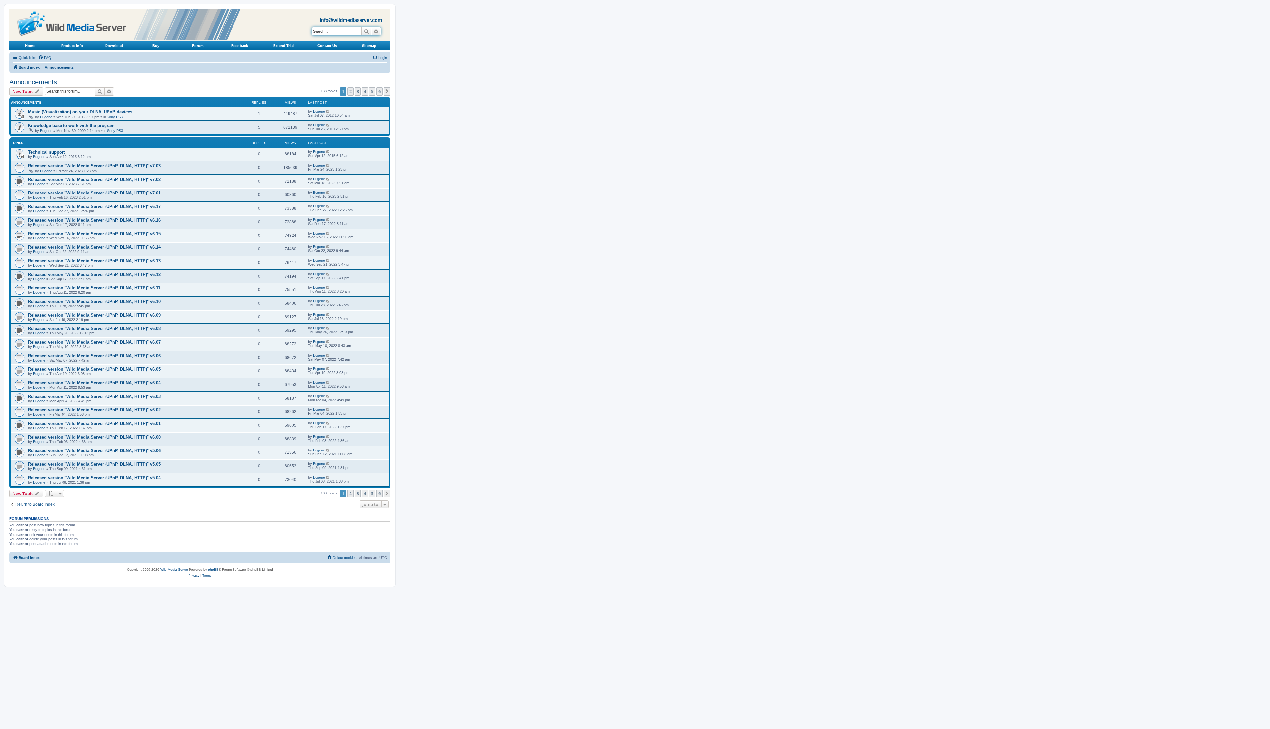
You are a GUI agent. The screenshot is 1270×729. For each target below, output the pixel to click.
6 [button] (379, 91)
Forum (198, 46)
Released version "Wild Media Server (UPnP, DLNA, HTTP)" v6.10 (94, 301)
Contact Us (327, 46)
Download (114, 46)
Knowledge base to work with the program (71, 125)
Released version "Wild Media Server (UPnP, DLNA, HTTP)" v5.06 (94, 450)
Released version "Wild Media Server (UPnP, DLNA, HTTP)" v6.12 (94, 274)
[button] (387, 91)
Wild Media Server (174, 569)
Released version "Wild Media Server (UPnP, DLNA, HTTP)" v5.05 (94, 464)
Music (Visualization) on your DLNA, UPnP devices (80, 111)
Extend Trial (283, 46)
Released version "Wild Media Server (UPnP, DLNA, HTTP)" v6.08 (94, 328)
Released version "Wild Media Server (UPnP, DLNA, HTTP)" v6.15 (94, 233)
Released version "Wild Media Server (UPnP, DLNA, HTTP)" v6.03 (94, 396)
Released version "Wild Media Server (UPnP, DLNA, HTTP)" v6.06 (94, 355)
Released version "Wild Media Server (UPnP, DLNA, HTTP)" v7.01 (94, 193)
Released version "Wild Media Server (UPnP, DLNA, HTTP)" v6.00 (94, 437)
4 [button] (365, 91)
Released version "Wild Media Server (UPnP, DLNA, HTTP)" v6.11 (94, 287)
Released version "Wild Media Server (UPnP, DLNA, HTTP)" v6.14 (94, 247)
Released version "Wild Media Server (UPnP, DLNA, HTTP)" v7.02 (94, 179)
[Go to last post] (328, 111)
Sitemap (369, 46)
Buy (155, 46)
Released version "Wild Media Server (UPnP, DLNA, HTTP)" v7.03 (94, 165)
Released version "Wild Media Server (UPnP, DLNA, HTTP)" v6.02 (94, 409)
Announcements (33, 82)
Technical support (46, 152)
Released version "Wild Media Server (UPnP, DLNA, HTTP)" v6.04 (94, 382)
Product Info (72, 46)
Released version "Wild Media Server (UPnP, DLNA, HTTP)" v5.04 (94, 477)
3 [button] (358, 91)
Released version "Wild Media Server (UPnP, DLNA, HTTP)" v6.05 (94, 369)
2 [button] (350, 91)
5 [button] (372, 91)
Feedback (239, 46)
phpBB (213, 569)
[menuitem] (44, 58)
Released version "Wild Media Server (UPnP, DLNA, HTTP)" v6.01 (94, 423)
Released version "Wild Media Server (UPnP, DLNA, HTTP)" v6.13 (94, 260)
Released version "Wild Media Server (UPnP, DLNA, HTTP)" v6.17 (94, 206)
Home (30, 46)
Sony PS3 (115, 117)
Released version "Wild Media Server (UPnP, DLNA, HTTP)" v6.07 (94, 342)
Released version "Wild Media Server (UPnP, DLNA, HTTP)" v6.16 (94, 220)
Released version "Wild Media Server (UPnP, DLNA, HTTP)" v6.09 (94, 315)
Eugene (46, 117)
